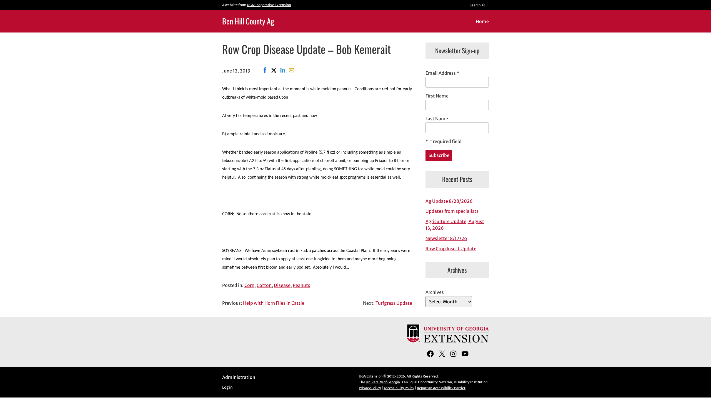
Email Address (442, 73)
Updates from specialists (452, 211)
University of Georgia (383, 382)
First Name (437, 96)
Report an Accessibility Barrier (441, 388)
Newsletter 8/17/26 (446, 238)
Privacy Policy (370, 388)
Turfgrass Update (393, 303)
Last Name (436, 118)
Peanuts (301, 285)
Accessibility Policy (399, 388)
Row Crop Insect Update (450, 248)
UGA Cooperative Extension (269, 5)
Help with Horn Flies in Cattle (273, 303)
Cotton (264, 285)
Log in (227, 387)
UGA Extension (371, 376)
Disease (282, 285)
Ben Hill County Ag (248, 21)
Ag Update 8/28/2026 (449, 201)
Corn (249, 285)
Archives (434, 292)
